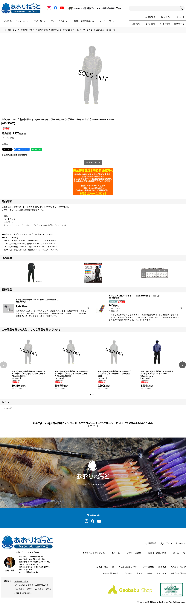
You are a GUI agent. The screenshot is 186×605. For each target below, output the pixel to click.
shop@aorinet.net (23, 593)
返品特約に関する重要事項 (15, 155)
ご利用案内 (150, 24)
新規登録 (151, 17)
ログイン (167, 17)
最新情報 (136, 24)
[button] (3, 365)
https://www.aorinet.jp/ (93, 484)
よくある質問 (164, 24)
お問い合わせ (179, 24)
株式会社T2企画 (21, 581)
